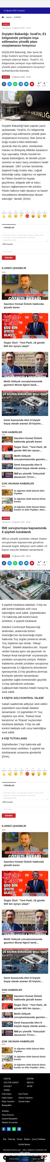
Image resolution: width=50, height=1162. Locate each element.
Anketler (5, 1111)
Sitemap (11, 1139)
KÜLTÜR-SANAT (11, 1082)
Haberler (9, 17)
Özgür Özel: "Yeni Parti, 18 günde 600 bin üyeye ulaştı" (24, 344)
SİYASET (8, 1086)
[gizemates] (19, 1129)
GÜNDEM (17, 17)
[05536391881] (14, 1129)
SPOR (29, 1086)
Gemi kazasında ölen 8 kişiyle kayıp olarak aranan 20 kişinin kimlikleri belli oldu (22, 422)
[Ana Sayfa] (3, 17)
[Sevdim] (15, 212)
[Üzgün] (44, 212)
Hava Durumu (8, 1115)
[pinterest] (32, 84)
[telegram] (21, 84)
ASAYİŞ (7, 1079)
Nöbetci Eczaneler (10, 1122)
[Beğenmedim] (21, 212)
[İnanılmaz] (39, 212)
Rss (4, 1139)
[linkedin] (26, 84)
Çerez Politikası (38, 1139)
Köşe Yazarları (8, 1101)
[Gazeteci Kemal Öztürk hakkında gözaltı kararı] (25, 287)
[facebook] (4, 84)
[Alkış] (10, 212)
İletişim (27, 1139)
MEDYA (30, 1082)
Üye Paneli (23, 1094)
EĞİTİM (30, 1079)
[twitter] (9, 84)
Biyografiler (7, 1105)
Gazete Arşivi (24, 1101)
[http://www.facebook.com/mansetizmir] (3, 1129)
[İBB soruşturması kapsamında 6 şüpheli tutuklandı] (25, 585)
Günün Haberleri (25, 1098)
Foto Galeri (6, 1094)
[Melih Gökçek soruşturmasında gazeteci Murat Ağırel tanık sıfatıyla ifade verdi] (25, 364)
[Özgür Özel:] (25, 325)
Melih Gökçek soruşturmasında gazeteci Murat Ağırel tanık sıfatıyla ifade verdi (23, 383)
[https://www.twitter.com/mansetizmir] (9, 1129)
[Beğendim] (4, 212)
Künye (19, 1139)
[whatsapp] (15, 84)
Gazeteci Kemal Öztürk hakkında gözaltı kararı (24, 305)
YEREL (7, 1090)
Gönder (9, 257)
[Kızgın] (27, 212)
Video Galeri (7, 1098)
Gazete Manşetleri (9, 1119)
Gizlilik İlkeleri (24, 1144)
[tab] (9, 227)
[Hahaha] (33, 212)
